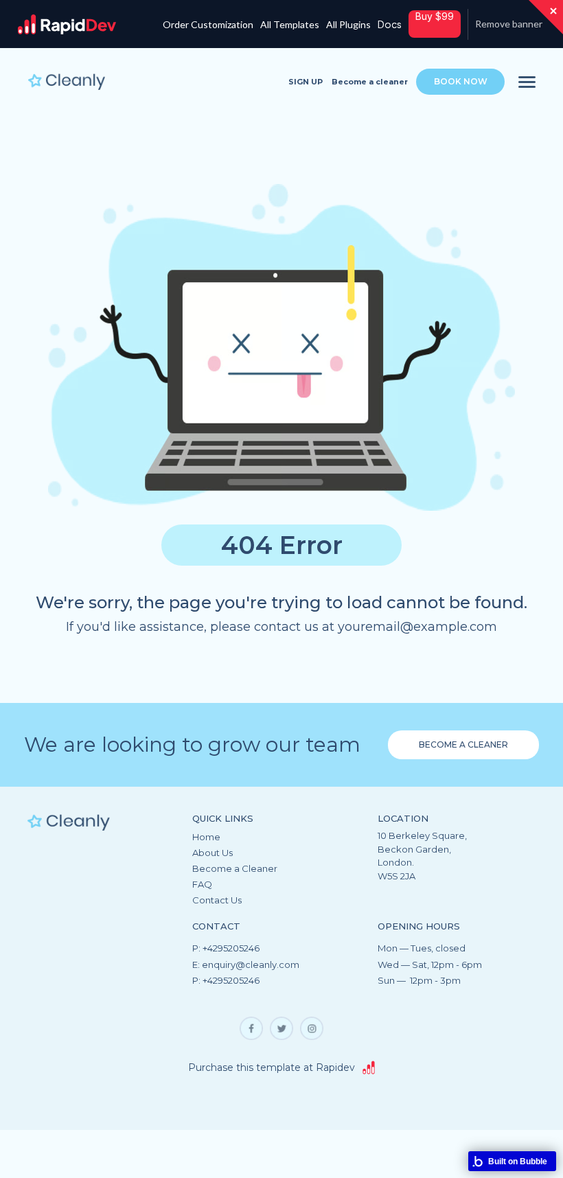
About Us (212, 853)
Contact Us (217, 900)
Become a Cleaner (234, 869)
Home (206, 837)
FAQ (202, 885)
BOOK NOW (460, 81)
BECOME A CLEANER (463, 744)
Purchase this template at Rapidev (271, 1067)
